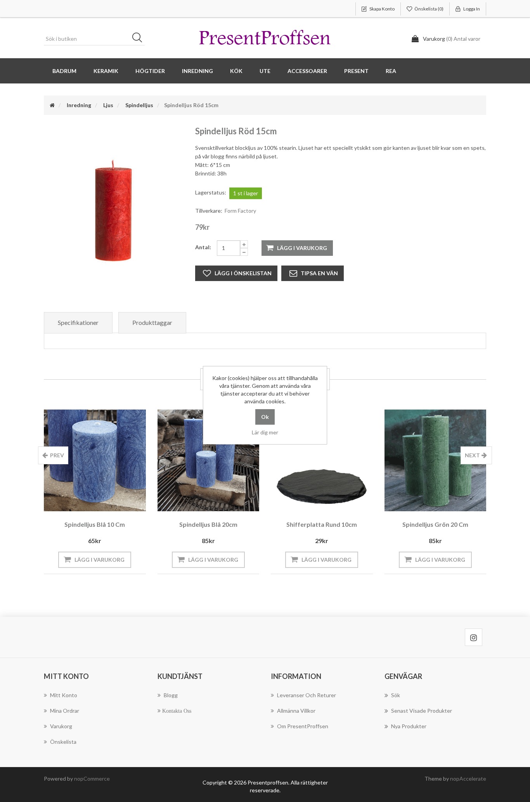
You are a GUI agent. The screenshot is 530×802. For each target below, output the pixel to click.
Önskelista (63, 741)
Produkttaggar (152, 322)
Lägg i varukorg (302, 248)
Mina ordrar (64, 710)
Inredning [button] (197, 71)
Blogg (171, 695)
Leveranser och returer (306, 695)
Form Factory (240, 210)
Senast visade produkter (421, 710)
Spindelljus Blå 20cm (208, 524)
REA (391, 71)
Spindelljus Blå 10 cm (94, 524)
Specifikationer (78, 322)
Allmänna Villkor (296, 710)
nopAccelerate (468, 778)
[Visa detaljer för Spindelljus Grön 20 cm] (436, 461)
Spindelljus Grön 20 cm (435, 524)
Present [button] (356, 71)
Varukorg (61, 726)
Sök (139, 38)
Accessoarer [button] (307, 71)
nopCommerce (92, 778)
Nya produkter (408, 726)
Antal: (203, 247)
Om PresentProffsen (302, 726)
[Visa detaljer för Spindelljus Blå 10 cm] (95, 461)
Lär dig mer (265, 432)
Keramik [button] (106, 71)
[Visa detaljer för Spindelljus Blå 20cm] (209, 461)
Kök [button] (236, 71)
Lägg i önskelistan (243, 273)
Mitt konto (63, 695)
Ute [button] (265, 71)
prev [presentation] (57, 455)
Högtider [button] (150, 71)
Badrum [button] (64, 71)
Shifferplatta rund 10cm (321, 524)
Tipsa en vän (319, 273)
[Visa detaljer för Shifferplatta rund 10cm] (322, 461)
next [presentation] (472, 455)
